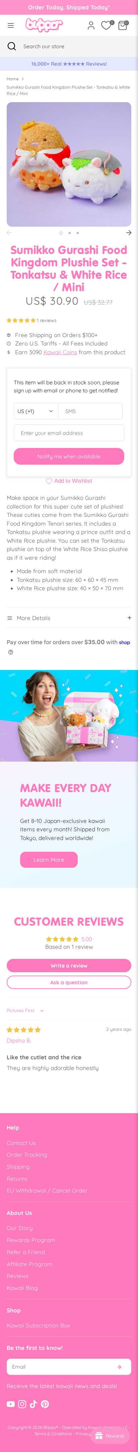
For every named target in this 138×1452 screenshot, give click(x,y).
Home (13, 78)
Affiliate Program (30, 1264)
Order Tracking (27, 1154)
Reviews (17, 1275)
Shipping (18, 1166)
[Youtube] (11, 1404)
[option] (69, 64)
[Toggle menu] (10, 25)
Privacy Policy (90, 1433)
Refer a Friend (26, 1251)
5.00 (86, 938)
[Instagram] (22, 1404)
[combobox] (52, 46)
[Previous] (9, 232)
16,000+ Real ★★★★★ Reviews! (69, 64)
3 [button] (78, 233)
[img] (24, 1029)
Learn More (48, 859)
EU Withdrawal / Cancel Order (47, 1190)
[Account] (91, 22)
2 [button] (70, 233)
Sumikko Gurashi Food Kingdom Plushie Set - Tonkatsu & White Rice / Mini (68, 90)
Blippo (49, 1427)
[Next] (129, 232)
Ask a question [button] (69, 982)
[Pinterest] (45, 1404)
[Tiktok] (33, 1404)
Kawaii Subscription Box (38, 1325)
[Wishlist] (106, 25)
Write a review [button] (69, 965)
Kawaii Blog (22, 1287)
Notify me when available (69, 456)
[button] (22, 320)
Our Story (20, 1227)
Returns (17, 1178)
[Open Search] (11, 46)
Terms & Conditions (53, 1433)
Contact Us (21, 1142)
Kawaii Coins (60, 352)
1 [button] (61, 233)
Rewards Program (31, 1239)
